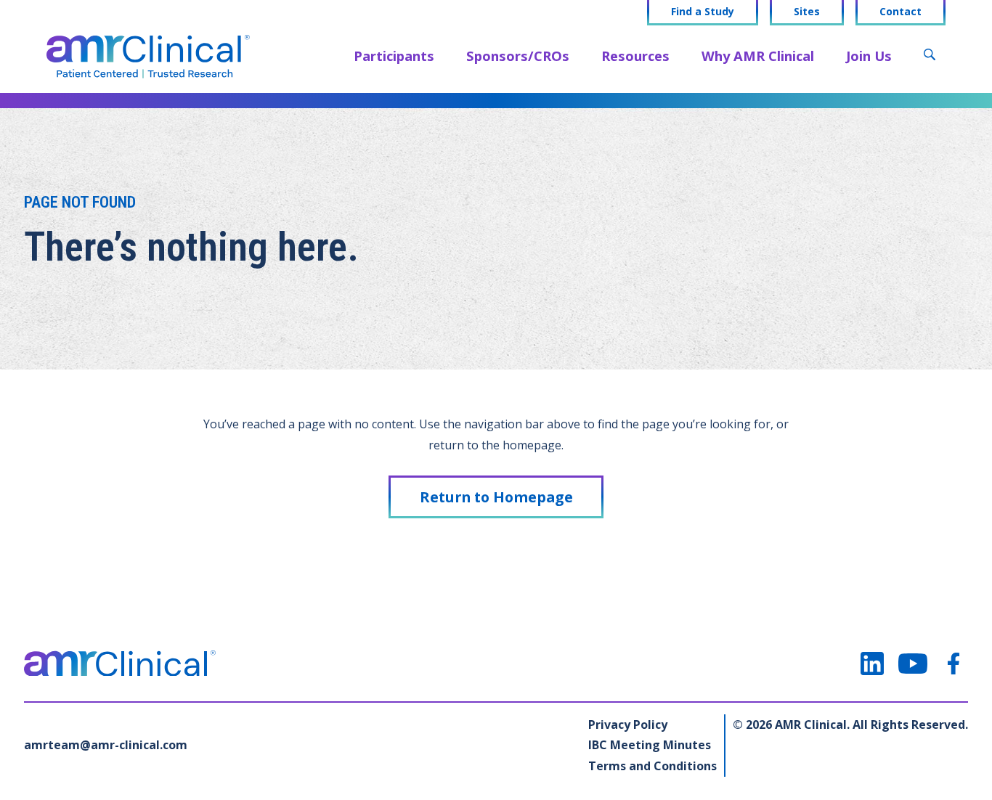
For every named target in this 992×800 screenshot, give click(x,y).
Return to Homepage (496, 497)
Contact (900, 11)
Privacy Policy (627, 724)
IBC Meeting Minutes (649, 745)
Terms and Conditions (652, 766)
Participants (394, 55)
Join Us (869, 55)
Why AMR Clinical (758, 55)
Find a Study (702, 11)
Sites (807, 11)
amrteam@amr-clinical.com (105, 745)
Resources (635, 55)
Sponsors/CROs (517, 55)
